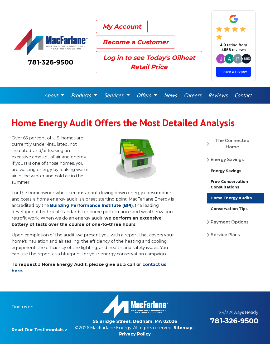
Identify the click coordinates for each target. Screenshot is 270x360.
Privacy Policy (135, 334)
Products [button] (82, 95)
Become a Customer (135, 42)
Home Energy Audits (231, 198)
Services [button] (114, 95)
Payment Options (230, 222)
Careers (192, 95)
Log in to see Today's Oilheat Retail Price (149, 62)
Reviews (218, 95)
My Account (122, 26)
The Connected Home (232, 143)
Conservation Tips (229, 208)
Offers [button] (145, 95)
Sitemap (182, 327)
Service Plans (225, 234)
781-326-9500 (50, 62)
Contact (243, 95)
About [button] (52, 95)
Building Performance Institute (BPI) (91, 205)
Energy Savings (227, 159)
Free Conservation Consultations (229, 184)
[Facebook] (41, 307)
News (170, 95)
